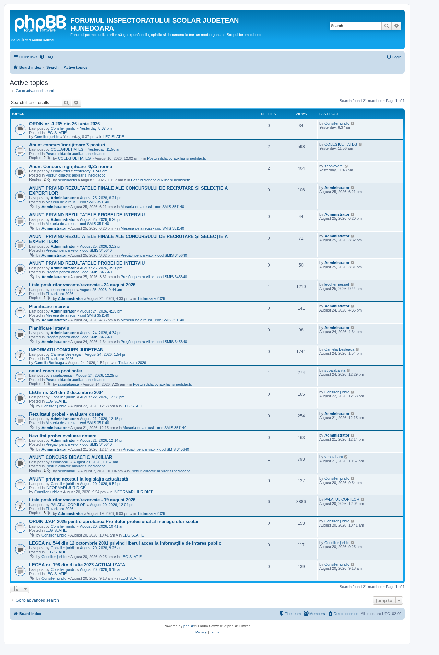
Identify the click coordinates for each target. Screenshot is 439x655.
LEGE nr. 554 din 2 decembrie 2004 (66, 392)
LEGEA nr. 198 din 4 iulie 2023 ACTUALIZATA (77, 564)
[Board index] (40, 22)
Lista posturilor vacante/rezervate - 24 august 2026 (82, 284)
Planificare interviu (49, 306)
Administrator (63, 198)
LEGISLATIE (56, 133)
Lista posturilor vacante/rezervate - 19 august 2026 (82, 499)
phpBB (188, 626)
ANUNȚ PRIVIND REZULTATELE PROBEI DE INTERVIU (87, 214)
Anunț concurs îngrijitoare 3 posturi (67, 144)
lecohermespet (63, 289)
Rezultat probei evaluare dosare (62, 435)
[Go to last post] (353, 123)
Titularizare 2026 (59, 294)
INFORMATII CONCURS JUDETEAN (66, 349)
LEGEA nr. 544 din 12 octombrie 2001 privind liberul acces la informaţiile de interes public (125, 543)
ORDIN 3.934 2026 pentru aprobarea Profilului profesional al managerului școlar (114, 521)
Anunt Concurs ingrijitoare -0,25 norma (70, 166)
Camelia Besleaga (66, 354)
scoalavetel (60, 171)
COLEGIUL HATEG (67, 149)
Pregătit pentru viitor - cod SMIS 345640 (79, 250)
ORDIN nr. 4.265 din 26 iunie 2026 (64, 123)
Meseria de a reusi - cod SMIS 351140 (77, 202)
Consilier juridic (63, 128)
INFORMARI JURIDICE (65, 488)
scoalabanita (61, 375)
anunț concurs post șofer (55, 370)
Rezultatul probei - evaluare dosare (66, 414)
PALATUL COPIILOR (68, 504)
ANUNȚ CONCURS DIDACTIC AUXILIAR (70, 457)
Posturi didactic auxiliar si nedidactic (75, 153)
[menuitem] (46, 57)
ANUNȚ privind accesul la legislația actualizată (78, 479)
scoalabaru (60, 462)
